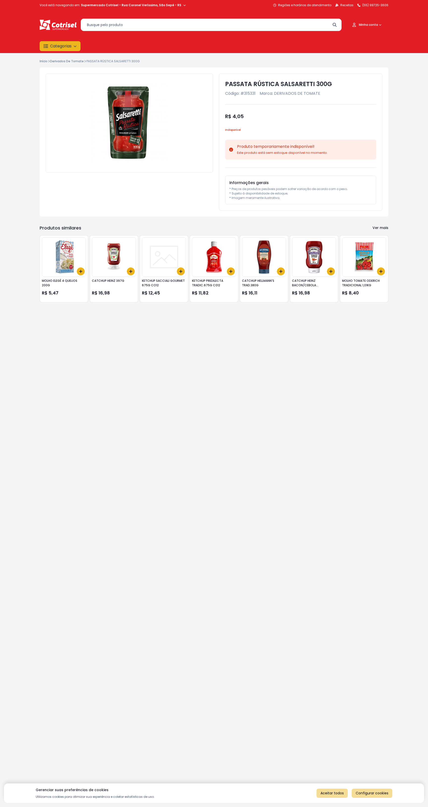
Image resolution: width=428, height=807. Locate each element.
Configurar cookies (372, 793)
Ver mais (380, 227)
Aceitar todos (332, 793)
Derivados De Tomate (67, 61)
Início (44, 61)
